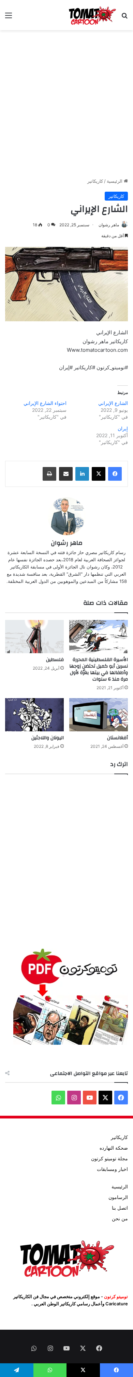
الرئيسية (115, 181)
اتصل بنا (120, 1208)
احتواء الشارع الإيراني (45, 403)
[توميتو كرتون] (92, 15)
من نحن (120, 1218)
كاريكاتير (95, 181)
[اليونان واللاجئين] (34, 714)
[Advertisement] (66, 104)
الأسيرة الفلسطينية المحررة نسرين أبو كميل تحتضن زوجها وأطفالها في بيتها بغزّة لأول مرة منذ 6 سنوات (98, 669)
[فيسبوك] (115, 474)
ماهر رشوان (109, 224)
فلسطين (55, 659)
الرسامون (118, 1197)
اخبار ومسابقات (112, 1169)
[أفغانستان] (98, 714)
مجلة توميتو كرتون (109, 1158)
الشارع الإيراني (113, 403)
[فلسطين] (34, 636)
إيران (123, 428)
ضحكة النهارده (114, 1148)
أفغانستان (117, 737)
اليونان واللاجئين (47, 737)
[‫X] (98, 474)
